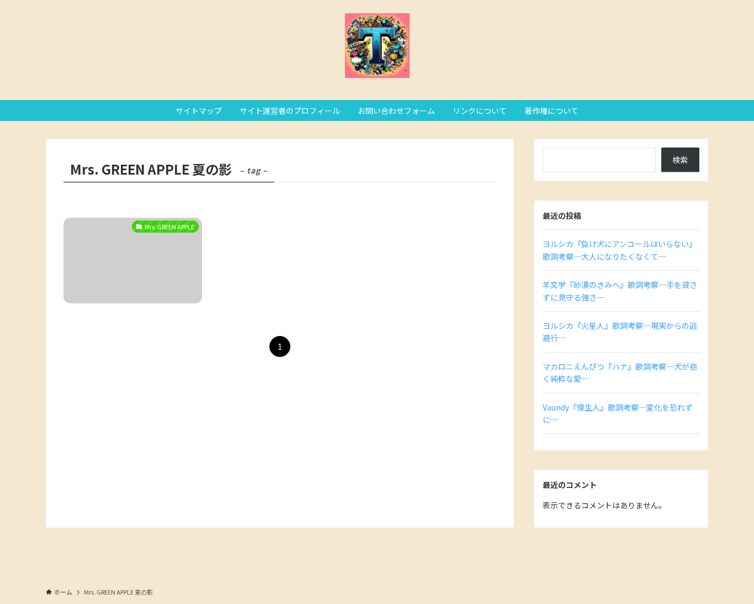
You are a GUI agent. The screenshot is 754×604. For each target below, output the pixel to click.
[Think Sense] (377, 45)
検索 (680, 159)
